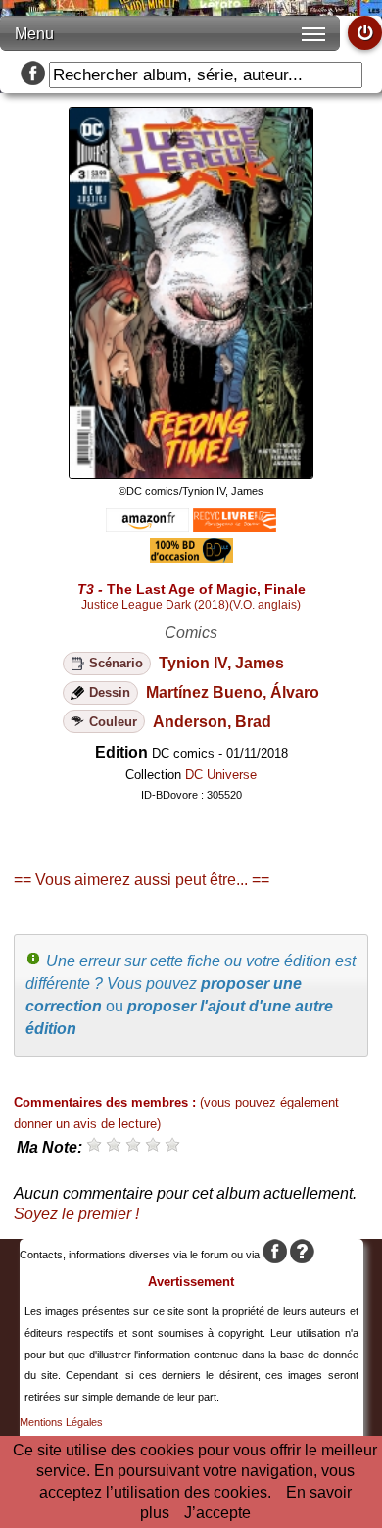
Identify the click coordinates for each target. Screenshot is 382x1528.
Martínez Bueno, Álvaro (232, 692)
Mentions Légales (61, 1422)
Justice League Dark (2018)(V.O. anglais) (191, 605)
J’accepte (217, 1512)
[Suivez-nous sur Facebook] (33, 75)
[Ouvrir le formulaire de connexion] (365, 33)
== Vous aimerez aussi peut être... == (141, 879)
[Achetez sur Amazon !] (147, 526)
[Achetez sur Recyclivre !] (234, 526)
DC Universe (221, 774)
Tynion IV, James (221, 663)
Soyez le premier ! (76, 1214)
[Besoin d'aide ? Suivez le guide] (302, 1254)
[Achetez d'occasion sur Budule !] (191, 557)
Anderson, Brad (212, 722)
